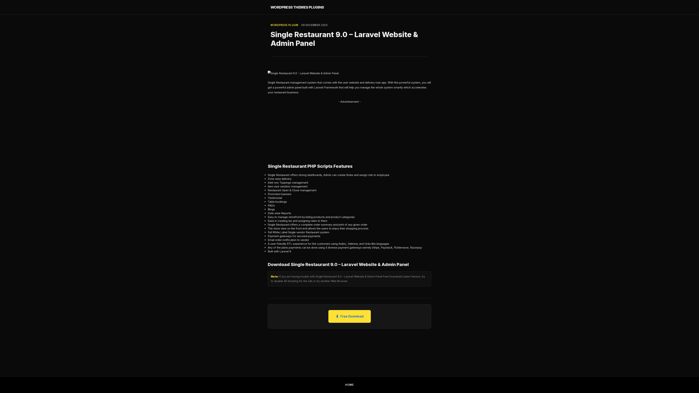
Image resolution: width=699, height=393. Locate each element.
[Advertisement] (349, 129)
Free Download (350, 316)
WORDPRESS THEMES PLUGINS (297, 7)
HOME (349, 384)
